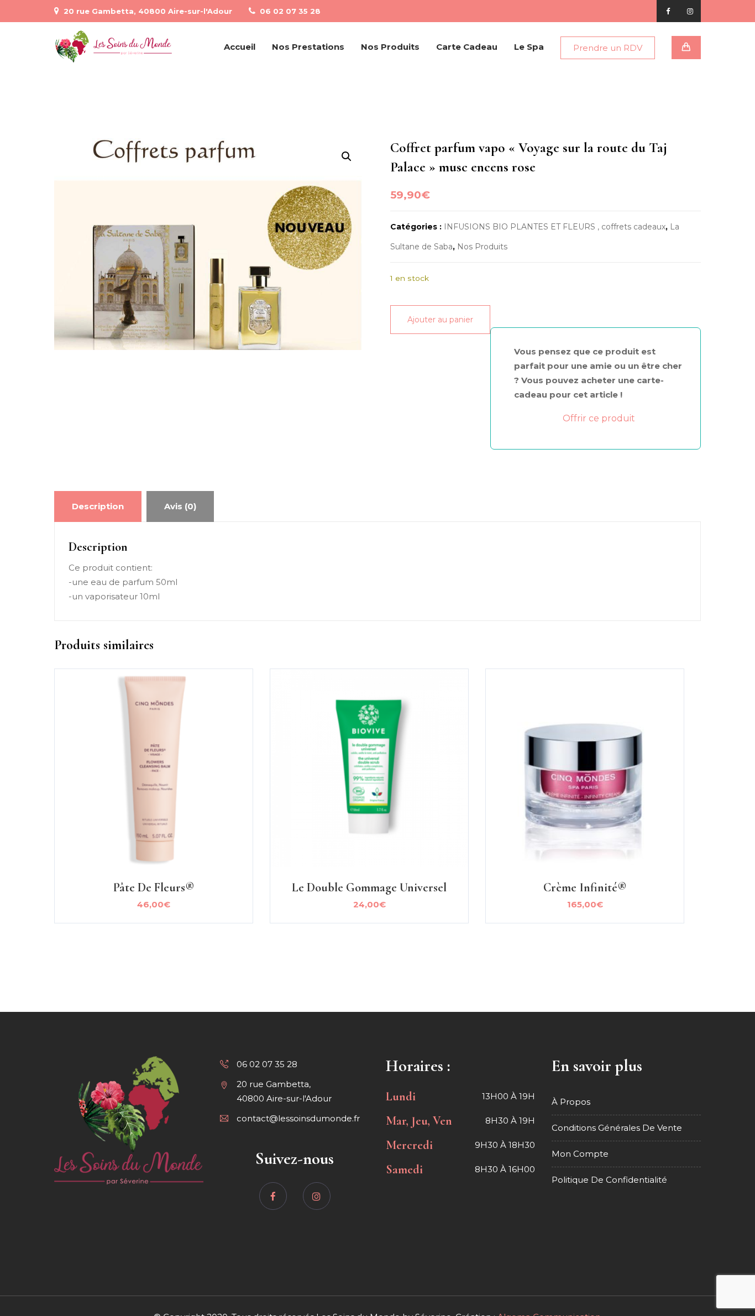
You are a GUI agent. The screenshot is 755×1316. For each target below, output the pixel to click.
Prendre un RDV (607, 48)
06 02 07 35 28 (289, 11)
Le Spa (529, 46)
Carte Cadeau (466, 46)
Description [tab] (98, 506)
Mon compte (580, 1153)
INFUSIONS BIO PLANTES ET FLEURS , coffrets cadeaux (554, 227)
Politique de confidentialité (609, 1179)
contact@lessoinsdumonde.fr (298, 1118)
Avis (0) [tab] (180, 506)
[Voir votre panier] (686, 47)
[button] (346, 156)
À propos (571, 1101)
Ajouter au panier (440, 320)
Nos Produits (390, 46)
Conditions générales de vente (617, 1127)
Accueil (239, 46)
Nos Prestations (308, 46)
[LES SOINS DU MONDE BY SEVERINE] (114, 46)
